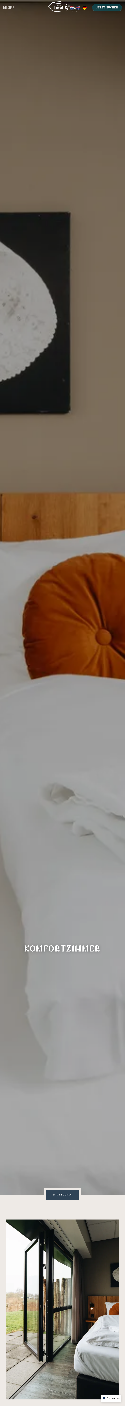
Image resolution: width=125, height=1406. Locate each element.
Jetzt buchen (62, 1195)
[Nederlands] (72, 8)
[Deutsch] (85, 8)
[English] (78, 8)
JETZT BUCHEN (107, 7)
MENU (8, 8)
